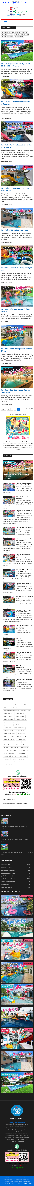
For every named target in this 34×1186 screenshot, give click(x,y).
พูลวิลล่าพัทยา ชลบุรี (7, 34)
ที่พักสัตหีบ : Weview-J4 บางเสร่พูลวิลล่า (23, 653)
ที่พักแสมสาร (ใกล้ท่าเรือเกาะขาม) (11, 711)
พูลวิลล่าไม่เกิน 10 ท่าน (9, 736)
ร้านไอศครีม (13, 750)
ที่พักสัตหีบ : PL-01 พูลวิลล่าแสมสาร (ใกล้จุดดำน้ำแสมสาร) (14, 839)
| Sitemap (28, 2)
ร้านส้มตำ (6, 748)
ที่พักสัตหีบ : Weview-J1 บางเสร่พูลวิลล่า (24, 597)
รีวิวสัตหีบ (6, 742)
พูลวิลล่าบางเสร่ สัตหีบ (8, 32)
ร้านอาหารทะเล (14, 748)
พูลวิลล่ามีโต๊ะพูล (7, 728)
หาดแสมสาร (7, 762)
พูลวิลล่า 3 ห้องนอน (8, 713)
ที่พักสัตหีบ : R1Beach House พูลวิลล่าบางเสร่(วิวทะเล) (24, 570)
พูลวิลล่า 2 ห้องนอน (25, 711)
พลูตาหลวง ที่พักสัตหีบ (8, 37)
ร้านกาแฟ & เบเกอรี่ (15, 742)
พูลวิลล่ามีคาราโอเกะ (17, 722)
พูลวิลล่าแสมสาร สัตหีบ (21, 32)
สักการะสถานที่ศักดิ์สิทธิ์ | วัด (10, 756)
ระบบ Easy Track (21, 739)
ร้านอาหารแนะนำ (24, 748)
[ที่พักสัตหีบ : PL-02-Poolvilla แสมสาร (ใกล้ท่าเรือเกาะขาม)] (17, 89)
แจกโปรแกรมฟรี (16, 762)
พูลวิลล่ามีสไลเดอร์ (19, 725)
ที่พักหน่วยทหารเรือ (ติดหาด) (10, 708)
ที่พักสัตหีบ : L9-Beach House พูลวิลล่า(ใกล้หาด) (23, 666)
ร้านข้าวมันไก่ (15, 745)
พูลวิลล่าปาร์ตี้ (7, 722)
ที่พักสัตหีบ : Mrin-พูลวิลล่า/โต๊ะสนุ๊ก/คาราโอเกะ (23, 540)
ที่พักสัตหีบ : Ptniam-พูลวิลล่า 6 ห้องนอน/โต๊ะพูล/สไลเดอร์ (24, 484)
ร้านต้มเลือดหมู (24, 745)
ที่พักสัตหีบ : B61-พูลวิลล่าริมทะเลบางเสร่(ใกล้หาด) (24, 626)
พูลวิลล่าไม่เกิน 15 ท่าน (21, 736)
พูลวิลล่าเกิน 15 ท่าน (8, 730)
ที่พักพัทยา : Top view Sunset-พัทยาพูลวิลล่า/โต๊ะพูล (16, 475)
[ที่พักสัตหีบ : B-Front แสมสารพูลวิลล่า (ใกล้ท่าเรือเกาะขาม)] (17, 175)
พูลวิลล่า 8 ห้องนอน (8, 719)
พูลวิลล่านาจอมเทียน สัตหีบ (21, 34)
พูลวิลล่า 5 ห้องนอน (8, 716)
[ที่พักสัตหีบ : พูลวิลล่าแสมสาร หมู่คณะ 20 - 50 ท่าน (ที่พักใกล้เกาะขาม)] (17, 50)
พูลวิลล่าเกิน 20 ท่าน (19, 730)
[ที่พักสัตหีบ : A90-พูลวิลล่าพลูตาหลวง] (17, 218)
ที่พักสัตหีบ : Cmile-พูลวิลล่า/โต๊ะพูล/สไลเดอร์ (24, 497)
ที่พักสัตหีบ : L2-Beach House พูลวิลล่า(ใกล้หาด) (24, 639)
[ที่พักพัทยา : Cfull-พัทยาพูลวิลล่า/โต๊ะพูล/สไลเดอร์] (17, 296)
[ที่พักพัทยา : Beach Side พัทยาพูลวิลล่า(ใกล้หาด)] (17, 255)
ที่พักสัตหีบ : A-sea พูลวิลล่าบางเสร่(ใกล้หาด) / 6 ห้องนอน (24, 511)
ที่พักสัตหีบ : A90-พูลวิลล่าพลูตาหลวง (14, 230)
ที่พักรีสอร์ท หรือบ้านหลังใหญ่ (20, 705)
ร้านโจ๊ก (6, 750)
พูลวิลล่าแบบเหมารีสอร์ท (9, 733)
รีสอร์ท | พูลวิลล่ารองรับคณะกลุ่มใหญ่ (19, 1183)
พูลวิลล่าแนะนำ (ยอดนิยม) (10, 1179)
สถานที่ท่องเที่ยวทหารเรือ (24, 750)
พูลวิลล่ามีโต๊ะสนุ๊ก (18, 1181)
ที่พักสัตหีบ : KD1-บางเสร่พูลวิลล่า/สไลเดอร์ (24, 528)
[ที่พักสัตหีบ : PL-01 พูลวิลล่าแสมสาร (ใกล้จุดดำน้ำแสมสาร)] (17, 131)
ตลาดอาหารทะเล (8, 705)
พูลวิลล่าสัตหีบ (19, 37)
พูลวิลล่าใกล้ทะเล (21, 733)
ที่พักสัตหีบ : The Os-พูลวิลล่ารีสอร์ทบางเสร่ (23, 555)
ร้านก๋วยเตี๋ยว (7, 745)
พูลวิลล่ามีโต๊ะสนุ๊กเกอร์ (19, 728)
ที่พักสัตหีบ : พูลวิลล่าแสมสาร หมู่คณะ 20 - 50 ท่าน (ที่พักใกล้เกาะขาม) (16, 64)
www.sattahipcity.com (17, 1122)
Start (3, 409)
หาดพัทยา (14, 759)
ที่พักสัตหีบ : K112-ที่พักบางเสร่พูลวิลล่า (24, 680)
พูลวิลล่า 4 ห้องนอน (20, 713)
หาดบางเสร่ (6, 759)
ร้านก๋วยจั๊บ (25, 742)
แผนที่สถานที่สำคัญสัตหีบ (9, 765)
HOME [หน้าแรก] (7, 2)
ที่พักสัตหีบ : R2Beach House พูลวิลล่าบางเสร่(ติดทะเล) (24, 611)
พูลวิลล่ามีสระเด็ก (8, 725)
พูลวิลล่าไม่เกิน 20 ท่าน (9, 739)
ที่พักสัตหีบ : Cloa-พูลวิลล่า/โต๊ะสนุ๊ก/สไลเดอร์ (23, 584)
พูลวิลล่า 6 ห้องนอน (20, 716)
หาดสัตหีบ (21, 759)
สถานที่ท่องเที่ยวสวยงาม (9, 753)
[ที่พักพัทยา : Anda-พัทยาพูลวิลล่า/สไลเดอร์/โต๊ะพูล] (17, 335)
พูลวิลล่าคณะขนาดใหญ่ (21, 719)
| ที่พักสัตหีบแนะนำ (18, 2)
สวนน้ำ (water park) (22, 753)
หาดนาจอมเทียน (22, 756)
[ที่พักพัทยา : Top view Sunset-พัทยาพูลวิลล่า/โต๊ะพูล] (17, 377)
